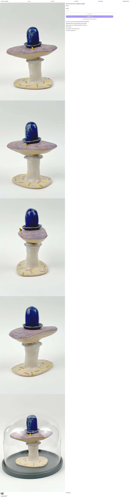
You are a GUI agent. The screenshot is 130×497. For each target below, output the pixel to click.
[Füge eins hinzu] (69, 10)
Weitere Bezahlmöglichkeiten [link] (89, 19)
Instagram (68, 492)
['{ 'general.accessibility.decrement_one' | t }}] (66, 10)
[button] (126, 1)
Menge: (67, 8)
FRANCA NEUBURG (4, 1)
